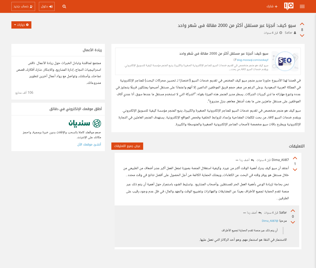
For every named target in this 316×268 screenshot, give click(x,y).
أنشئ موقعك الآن (89, 144)
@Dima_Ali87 (270, 221)
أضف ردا (244, 160)
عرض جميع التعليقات (127, 146)
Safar (288, 33)
